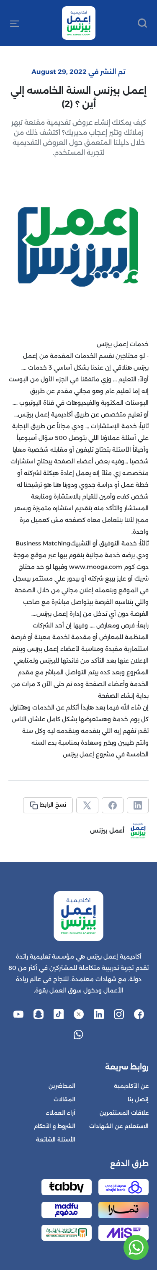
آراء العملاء (60, 1113)
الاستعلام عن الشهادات (119, 1126)
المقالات (64, 1099)
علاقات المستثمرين (124, 1113)
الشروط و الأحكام (54, 1126)
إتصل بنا (138, 1099)
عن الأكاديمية (131, 1086)
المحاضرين (62, 1086)
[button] (14, 23)
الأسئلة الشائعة (55, 1139)
